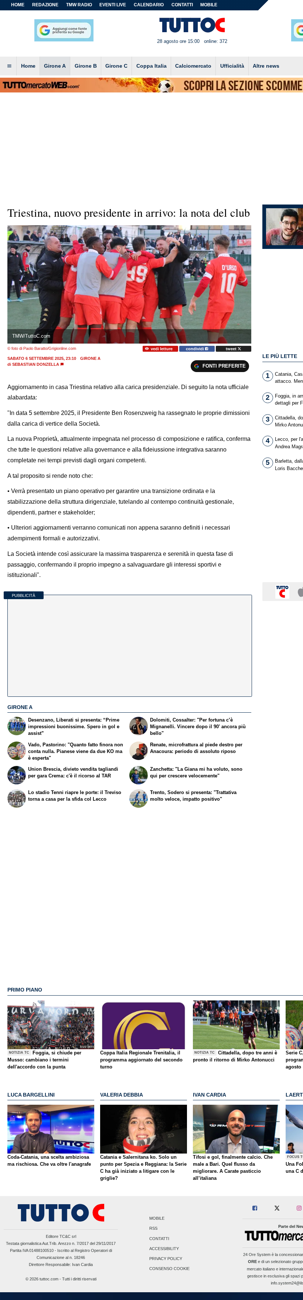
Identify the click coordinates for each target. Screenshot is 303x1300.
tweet (232, 349)
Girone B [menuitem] (86, 66)
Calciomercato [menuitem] (193, 66)
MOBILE (208, 5)
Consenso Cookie (169, 1269)
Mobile (156, 1218)
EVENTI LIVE (112, 5)
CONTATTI (182, 5)
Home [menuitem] (28, 66)
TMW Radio (79, 5)
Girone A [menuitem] (55, 66)
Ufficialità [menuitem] (232, 66)
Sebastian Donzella (35, 364)
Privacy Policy (165, 1258)
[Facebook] (255, 1208)
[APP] (283, 591)
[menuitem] (9, 66)
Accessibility (164, 1248)
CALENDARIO (149, 5)
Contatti (159, 1238)
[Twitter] (277, 1208)
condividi (195, 349)
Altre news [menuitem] (266, 66)
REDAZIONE (45, 5)
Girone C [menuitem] (116, 66)
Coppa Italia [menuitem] (151, 66)
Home (17, 5)
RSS (153, 1228)
